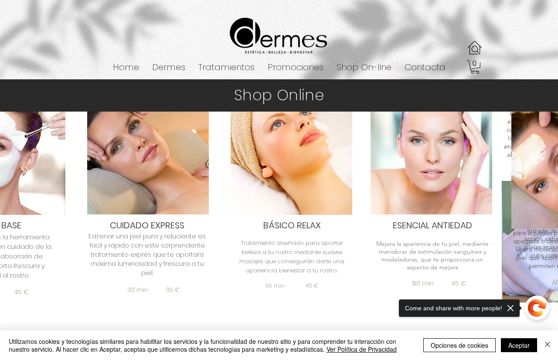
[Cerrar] (547, 345)
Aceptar (519, 345)
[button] (226, 67)
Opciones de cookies (459, 345)
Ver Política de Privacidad (362, 349)
